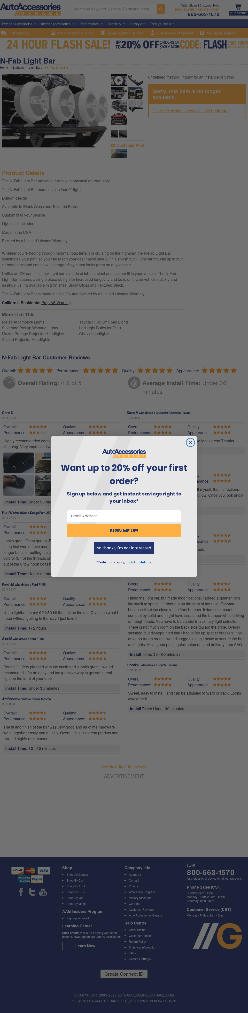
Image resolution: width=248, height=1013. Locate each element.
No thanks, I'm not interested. (124, 548)
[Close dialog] (190, 442)
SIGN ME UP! (124, 530)
